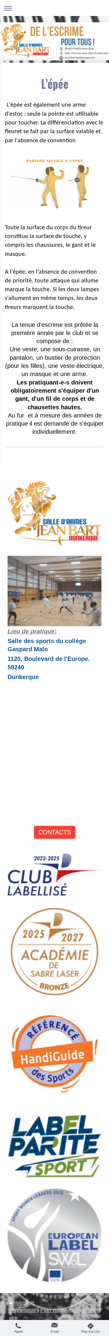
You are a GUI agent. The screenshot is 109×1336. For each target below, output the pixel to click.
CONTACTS (54, 832)
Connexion (87, 1303)
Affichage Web (82, 1310)
